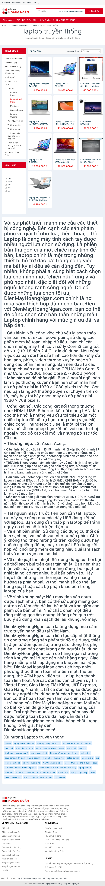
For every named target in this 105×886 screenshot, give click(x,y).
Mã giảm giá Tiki (9, 859)
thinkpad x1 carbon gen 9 (61, 753)
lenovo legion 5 (34, 758)
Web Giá (54, 878)
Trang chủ (6, 2)
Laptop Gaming (13, 115)
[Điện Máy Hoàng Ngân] (15, 799)
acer (18, 748)
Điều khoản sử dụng (11, 836)
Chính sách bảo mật (11, 832)
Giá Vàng (46, 878)
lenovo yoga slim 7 (39, 753)
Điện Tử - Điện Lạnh (27, 20)
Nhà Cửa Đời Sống (65, 20)
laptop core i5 (85, 767)
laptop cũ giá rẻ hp (79, 772)
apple (61, 748)
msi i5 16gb (85, 763)
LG (9, 191)
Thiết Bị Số (9, 77)
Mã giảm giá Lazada (11, 862)
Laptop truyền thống (16, 100)
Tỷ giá (19, 878)
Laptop (34, 25)
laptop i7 (9, 767)
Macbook (14, 106)
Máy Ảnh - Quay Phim (12, 153)
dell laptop (85, 753)
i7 (82, 743)
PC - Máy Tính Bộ (15, 121)
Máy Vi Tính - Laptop (20, 25)
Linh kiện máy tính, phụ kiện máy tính (14, 136)
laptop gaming (43, 743)
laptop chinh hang (68, 767)
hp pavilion (60, 777)
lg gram (32, 767)
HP (9, 184)
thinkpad (9, 772)
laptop (88, 743)
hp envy (82, 748)
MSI (9, 187)
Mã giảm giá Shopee (11, 866)
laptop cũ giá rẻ (31, 777)
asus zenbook (46, 777)
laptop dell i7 (21, 767)
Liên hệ (36, 2)
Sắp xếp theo (73, 51)
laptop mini (59, 758)
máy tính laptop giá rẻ (52, 763)
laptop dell (71, 748)
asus (95, 763)
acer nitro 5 (63, 772)
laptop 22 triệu (72, 758)
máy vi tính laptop (13, 777)
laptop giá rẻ (87, 758)
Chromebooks (16, 110)
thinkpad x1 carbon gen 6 (16, 753)
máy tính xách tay (71, 743)
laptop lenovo (49, 772)
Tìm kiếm (95, 11)
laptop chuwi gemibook (46, 748)
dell (76, 753)
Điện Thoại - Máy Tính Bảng (12, 71)
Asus (10, 181)
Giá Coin (63, 878)
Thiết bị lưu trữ (14, 125)
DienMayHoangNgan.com (45, 883)
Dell (9, 178)
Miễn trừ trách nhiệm (11, 840)
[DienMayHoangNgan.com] (15, 11)
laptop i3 (56, 743)
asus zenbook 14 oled (15, 758)
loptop (8, 763)
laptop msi (35, 763)
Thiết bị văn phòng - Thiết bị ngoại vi (15, 145)
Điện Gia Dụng (47, 20)
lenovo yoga (27, 748)
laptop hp (47, 758)
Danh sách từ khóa (10, 855)
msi (97, 758)
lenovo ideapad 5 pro (48, 767)
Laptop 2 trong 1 (14, 93)
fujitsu (92, 772)
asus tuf (16, 763)
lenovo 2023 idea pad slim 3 (28, 772)
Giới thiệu (27, 2)
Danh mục (16, 2)
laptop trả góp (71, 763)
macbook (9, 748)
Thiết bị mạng (14, 129)
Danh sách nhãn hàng (11, 847)
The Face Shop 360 (32, 878)
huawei (8, 743)
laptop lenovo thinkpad (24, 743)
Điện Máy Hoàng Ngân (69, 883)
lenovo (26, 763)
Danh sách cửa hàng (11, 851)
